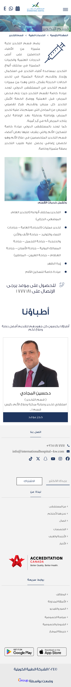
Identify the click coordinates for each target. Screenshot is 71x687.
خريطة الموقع (58, 631)
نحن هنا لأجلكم (57, 513)
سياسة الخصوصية (55, 617)
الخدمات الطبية (36, 35)
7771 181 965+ (55, 446)
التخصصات (59, 529)
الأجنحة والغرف (57, 536)
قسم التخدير (16, 35)
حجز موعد (35, 417)
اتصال (62, 520)
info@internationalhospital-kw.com (38, 451)
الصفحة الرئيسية (59, 35)
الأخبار (63, 543)
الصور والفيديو (58, 608)
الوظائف (61, 594)
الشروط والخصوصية (54, 624)
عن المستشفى (57, 506)
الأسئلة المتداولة (57, 601)
